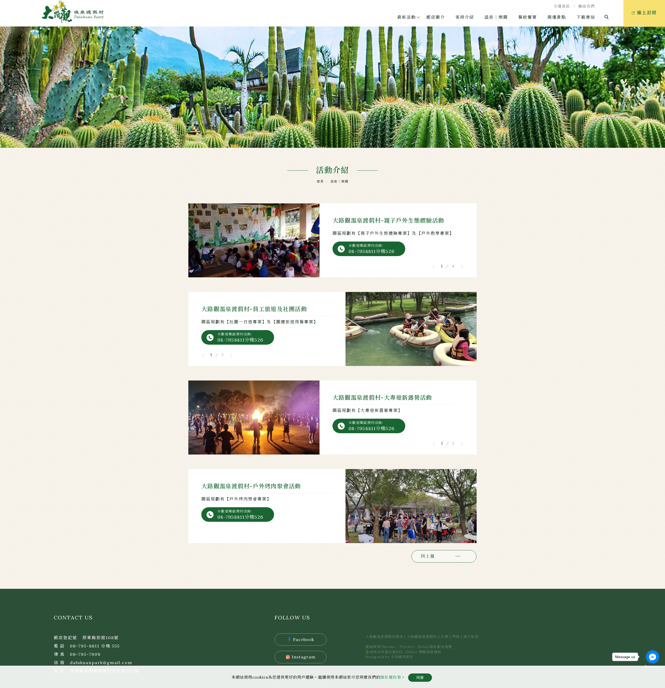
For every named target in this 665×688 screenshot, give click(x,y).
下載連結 (585, 17)
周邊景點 (556, 17)
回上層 (428, 556)
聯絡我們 (586, 6)
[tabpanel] (332, 87)
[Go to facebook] (652, 656)
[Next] (460, 266)
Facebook (303, 639)
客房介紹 (464, 17)
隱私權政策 (390, 677)
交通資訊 (562, 6)
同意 (420, 677)
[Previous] (436, 266)
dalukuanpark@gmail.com (101, 662)
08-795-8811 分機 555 (95, 646)
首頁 (320, 181)
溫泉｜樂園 (496, 17)
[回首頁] (73, 11)
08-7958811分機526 (372, 251)
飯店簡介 (435, 17)
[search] (607, 17)
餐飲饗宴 (527, 17)
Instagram (303, 656)
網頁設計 (406, 657)
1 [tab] (441, 266)
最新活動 (406, 17)
